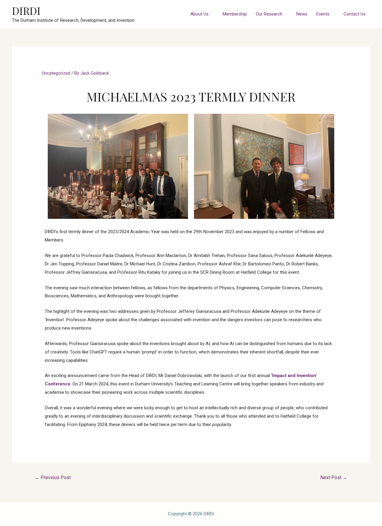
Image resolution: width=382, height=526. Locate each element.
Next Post (333, 477)
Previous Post (53, 477)
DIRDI (26, 11)
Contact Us (355, 14)
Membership (235, 14)
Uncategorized (56, 73)
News (301, 14)
